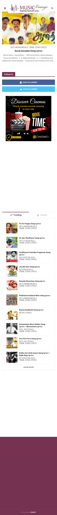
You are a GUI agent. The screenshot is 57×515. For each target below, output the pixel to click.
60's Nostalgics (27, 257)
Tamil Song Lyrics (38, 47)
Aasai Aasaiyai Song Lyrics (28, 51)
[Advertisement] (28, 175)
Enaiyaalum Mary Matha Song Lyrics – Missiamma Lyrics (32, 325)
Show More (28, 367)
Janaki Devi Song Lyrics (29, 267)
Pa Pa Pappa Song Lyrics (30, 224)
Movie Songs (25, 313)
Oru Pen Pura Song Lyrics (30, 339)
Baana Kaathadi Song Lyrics (31, 310)
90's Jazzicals (26, 329)
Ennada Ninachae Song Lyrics (32, 281)
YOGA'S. (33, 512)
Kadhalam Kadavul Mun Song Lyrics (34, 295)
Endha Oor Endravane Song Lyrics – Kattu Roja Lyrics (34, 354)
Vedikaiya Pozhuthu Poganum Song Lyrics (34, 253)
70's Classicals (27, 241)
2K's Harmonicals (19, 47)
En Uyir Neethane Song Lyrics (32, 238)
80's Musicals (26, 270)
